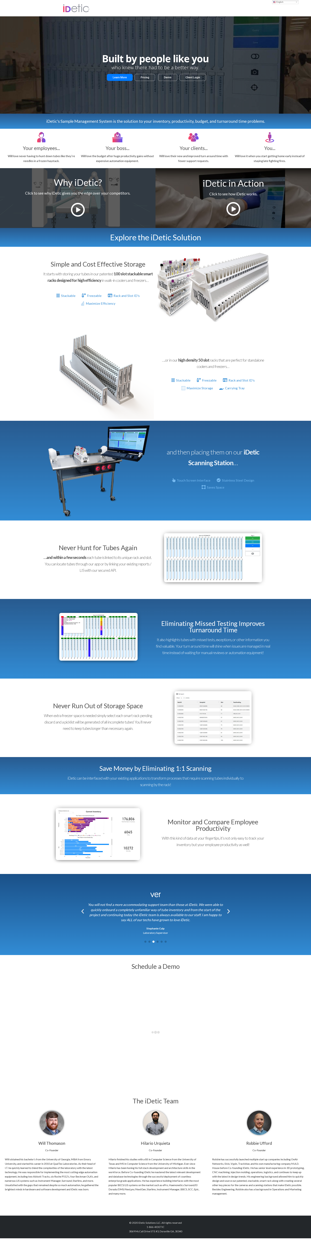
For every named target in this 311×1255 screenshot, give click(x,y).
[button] (145, 942)
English (279, 2)
